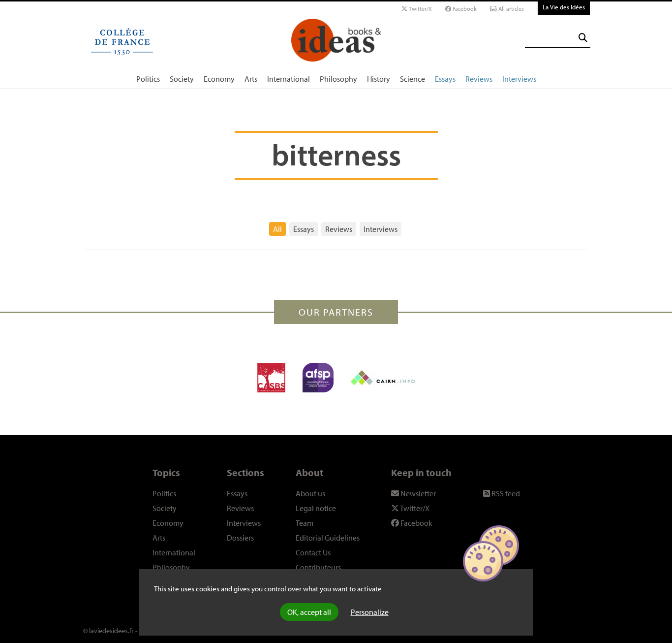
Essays (445, 79)
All (277, 229)
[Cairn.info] (383, 377)
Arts (250, 79)
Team (304, 523)
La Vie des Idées (564, 7)
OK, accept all (309, 612)
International (288, 79)
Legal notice (316, 508)
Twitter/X (419, 8)
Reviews (478, 79)
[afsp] (318, 377)
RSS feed (505, 493)
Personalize (370, 612)
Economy (219, 79)
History (378, 79)
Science (412, 79)
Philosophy (338, 79)
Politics (148, 79)
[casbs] (271, 377)
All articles (510, 8)
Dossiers (240, 538)
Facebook (464, 8)
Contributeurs (318, 567)
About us (310, 493)
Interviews (519, 79)
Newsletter (417, 493)
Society (182, 79)
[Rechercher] (583, 38)
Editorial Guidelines (328, 538)
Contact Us (313, 552)
